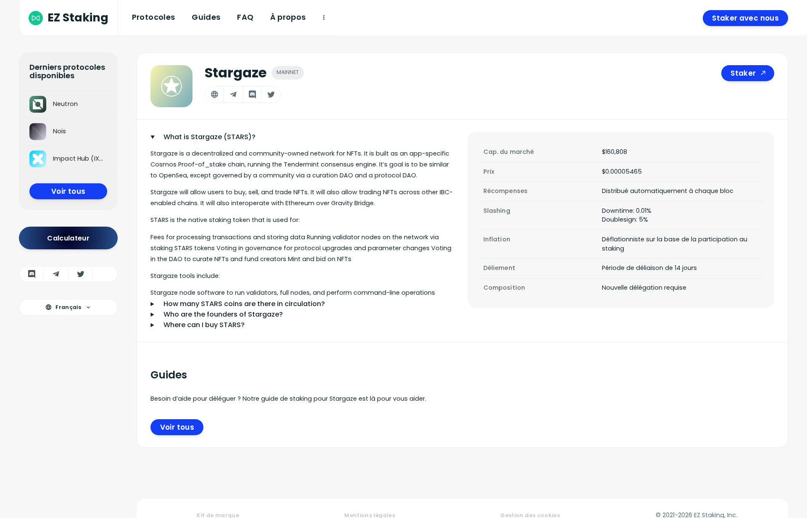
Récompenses (505, 191)
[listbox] (68, 132)
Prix (489, 171)
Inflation (496, 239)
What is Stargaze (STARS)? (210, 137)
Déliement (499, 268)
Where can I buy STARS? (204, 325)
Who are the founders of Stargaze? (223, 314)
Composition (504, 287)
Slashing (496, 210)
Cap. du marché (508, 152)
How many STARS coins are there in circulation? (244, 304)
